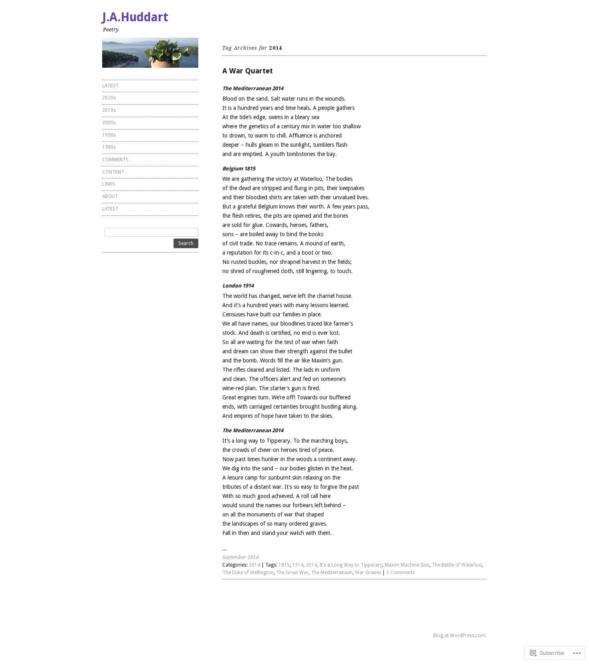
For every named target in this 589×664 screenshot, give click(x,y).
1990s (109, 135)
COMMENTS (115, 159)
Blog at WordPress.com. (460, 635)
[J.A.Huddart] (150, 53)
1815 (284, 565)
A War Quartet (247, 71)
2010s (109, 110)
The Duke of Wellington (248, 572)
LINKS (108, 184)
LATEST (110, 86)
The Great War (292, 572)
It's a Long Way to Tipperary (350, 565)
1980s (109, 147)
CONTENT (113, 172)
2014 (254, 565)
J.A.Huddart (135, 17)
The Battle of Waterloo (457, 565)
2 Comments (400, 572)
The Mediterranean (332, 572)
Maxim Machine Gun (407, 565)
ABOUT (110, 196)
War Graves (368, 572)
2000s (109, 123)
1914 (297, 565)
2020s (109, 98)
